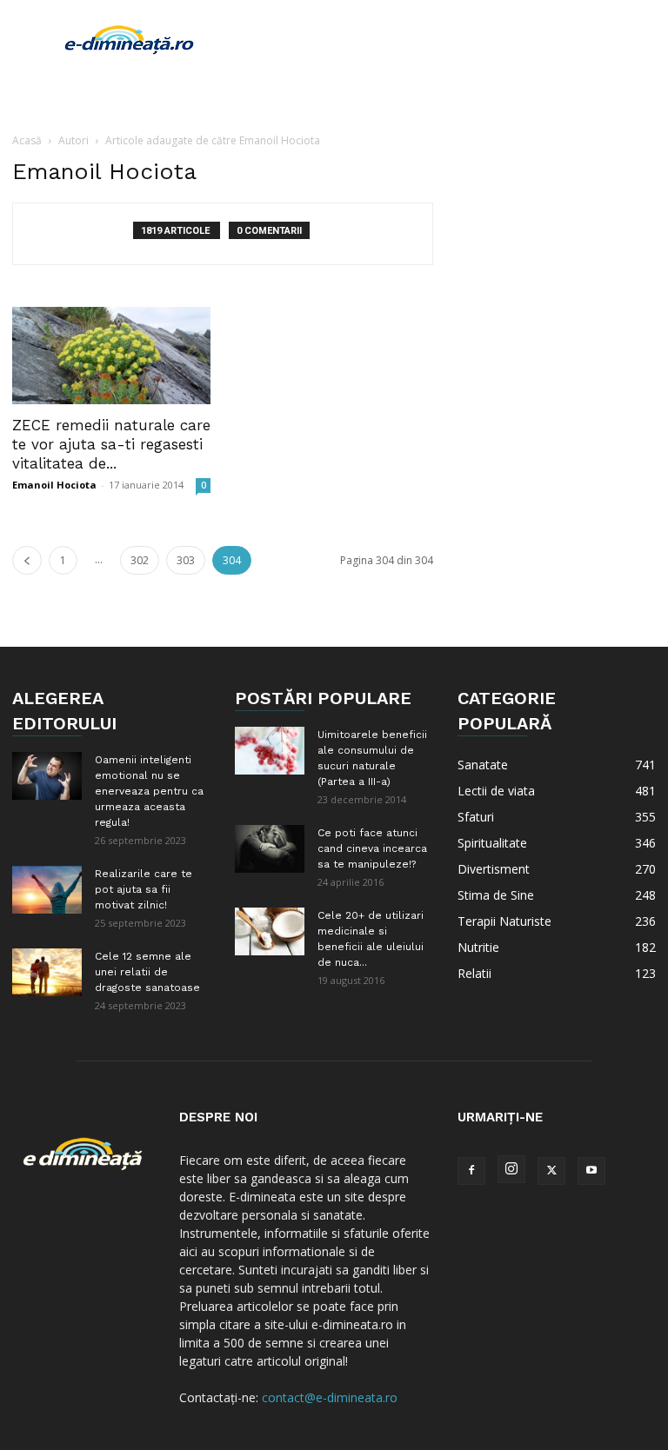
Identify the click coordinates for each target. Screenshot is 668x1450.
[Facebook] (471, 1171)
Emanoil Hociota (54, 484)
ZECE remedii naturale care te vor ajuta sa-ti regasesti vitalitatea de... (111, 444)
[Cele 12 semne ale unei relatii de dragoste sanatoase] (47, 972)
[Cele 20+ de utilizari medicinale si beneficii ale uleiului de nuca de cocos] (269, 931)
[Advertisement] (451, 38)
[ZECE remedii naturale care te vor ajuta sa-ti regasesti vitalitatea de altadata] (111, 355)
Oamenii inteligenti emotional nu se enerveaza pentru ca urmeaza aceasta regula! (149, 791)
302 (139, 560)
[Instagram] (511, 1169)
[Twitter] (551, 1171)
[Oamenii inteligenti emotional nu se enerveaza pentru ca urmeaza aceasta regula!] (47, 776)
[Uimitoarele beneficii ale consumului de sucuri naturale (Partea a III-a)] (269, 751)
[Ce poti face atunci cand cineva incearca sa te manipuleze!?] (269, 849)
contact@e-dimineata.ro (329, 1397)
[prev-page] (27, 560)
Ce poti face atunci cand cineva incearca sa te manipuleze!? (372, 848)
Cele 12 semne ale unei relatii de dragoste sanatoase (147, 972)
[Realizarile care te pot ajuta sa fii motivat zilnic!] (47, 890)
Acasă (27, 140)
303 (186, 560)
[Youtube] (591, 1171)
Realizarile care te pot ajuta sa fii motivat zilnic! (143, 889)
